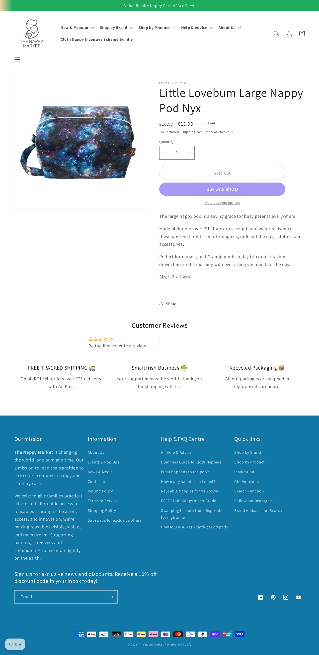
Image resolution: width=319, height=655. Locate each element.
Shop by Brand (247, 452)
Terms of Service (103, 500)
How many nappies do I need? (188, 481)
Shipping (188, 132)
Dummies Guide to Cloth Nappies (191, 462)
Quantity (166, 141)
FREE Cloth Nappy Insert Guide (188, 500)
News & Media (100, 471)
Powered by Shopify (178, 644)
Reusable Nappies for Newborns (190, 491)
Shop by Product (249, 462)
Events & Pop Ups (103, 462)
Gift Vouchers (246, 481)
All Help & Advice (176, 452)
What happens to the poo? (185, 471)
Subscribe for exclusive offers (115, 520)
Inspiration (244, 471)
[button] (17, 59)
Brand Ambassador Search (258, 510)
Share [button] (171, 303)
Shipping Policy (102, 510)
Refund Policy (100, 491)
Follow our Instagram (253, 500)
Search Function (249, 491)
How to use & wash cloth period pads (194, 527)
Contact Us (97, 481)
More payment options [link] (222, 202)
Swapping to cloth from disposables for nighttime (194, 514)
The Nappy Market (151, 644)
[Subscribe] (111, 597)
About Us (96, 452)
